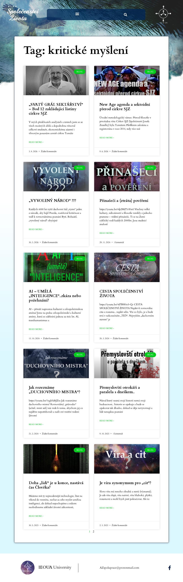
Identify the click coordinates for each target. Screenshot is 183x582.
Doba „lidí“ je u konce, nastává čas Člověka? (56, 485)
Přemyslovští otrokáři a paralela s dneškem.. (120, 390)
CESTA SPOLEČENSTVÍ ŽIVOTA (121, 293)
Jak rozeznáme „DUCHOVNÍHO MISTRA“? (54, 390)
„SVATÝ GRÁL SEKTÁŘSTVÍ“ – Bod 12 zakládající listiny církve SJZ (56, 109)
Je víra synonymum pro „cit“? (125, 483)
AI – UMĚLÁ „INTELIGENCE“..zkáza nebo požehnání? (55, 296)
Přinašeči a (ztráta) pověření (124, 200)
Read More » (36, 142)
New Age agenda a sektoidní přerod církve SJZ (125, 107)
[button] (77, 14)
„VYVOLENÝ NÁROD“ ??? (52, 200)
